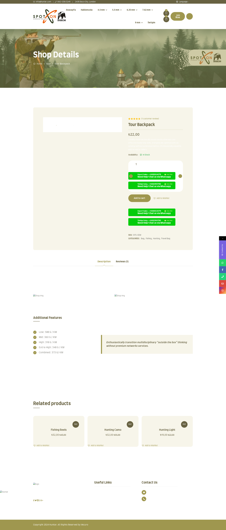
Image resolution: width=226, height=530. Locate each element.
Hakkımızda (86, 10)
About (118, 497)
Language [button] (183, 2)
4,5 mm (101, 10)
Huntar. (53, 525)
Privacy (99, 492)
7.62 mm (146, 10)
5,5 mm (115, 10)
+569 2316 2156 (154, 499)
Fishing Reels (59, 430)
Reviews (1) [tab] (122, 261)
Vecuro (84, 525)
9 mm (137, 23)
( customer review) (150, 119)
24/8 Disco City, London (85, 2)
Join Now (178, 16)
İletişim (151, 23)
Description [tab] (104, 261)
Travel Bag (165, 239)
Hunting (156, 239)
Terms (118, 492)
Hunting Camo (112, 430)
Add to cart (139, 198)
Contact (99, 497)
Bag (48, 64)
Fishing (149, 239)
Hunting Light (167, 430)
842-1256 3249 (63, 2)
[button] (161, 198)
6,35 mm (131, 10)
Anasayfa (71, 10)
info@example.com (156, 492)
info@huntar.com (43, 2)
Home (39, 64)
